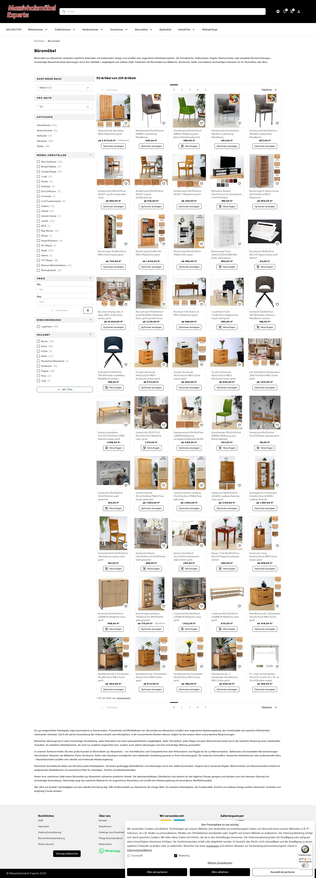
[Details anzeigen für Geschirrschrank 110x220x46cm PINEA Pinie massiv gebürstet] (151, 473)
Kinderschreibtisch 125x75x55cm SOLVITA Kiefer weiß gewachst (151, 556)
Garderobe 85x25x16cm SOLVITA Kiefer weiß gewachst (110, 496)
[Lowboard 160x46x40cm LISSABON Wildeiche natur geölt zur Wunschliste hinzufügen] (202, 606)
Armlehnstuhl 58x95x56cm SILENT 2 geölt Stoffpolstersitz (149, 194)
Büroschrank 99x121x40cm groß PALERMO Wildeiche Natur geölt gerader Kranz (149, 315)
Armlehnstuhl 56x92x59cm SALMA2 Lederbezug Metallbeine (225, 134)
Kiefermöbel (105, 844)
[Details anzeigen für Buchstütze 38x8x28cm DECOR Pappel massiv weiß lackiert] (265, 231)
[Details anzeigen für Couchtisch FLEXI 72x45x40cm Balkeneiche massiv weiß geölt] (227, 292)
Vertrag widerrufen (67, 853)
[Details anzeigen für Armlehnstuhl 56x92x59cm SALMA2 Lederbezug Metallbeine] (227, 110)
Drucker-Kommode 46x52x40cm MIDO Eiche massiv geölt (187, 375)
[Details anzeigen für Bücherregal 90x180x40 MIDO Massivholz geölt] (151, 231)
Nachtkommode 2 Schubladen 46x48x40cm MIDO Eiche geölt (113, 677)
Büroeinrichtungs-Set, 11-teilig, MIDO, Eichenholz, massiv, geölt (111, 315)
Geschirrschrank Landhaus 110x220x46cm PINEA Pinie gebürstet (188, 496)
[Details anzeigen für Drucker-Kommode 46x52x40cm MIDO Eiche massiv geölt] (189, 352)
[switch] (305, 865)
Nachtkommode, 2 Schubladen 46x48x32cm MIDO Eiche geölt (224, 677)
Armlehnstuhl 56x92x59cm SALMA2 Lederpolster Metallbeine (263, 134)
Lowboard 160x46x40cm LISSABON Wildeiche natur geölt (187, 617)
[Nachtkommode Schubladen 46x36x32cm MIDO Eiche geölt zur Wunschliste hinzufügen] (202, 666)
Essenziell (137, 855)
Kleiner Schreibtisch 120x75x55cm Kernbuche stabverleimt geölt (186, 556)
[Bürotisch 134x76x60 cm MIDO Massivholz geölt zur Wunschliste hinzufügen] (202, 304)
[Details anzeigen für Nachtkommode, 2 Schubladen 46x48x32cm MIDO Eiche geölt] (227, 654)
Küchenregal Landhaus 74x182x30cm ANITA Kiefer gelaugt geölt (149, 617)
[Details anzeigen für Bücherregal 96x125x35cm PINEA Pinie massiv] (189, 231)
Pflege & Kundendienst (110, 838)
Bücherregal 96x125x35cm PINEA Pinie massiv (187, 253)
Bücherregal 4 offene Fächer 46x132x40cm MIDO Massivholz (264, 194)
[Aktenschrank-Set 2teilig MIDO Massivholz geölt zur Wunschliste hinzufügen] (126, 123)
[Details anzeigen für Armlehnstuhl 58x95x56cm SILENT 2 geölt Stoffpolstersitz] (151, 171)
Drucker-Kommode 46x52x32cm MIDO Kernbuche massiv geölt (148, 375)
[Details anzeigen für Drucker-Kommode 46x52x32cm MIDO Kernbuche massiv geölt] (151, 352)
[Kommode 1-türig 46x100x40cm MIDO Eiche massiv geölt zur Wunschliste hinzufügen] (277, 546)
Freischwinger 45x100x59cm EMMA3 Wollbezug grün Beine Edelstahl (226, 435)
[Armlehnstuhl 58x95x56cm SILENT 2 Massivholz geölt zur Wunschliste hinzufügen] (202, 184)
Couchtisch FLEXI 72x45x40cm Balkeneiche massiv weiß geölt (224, 315)
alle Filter (67, 389)
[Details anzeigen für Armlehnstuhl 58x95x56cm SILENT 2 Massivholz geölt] (189, 171)
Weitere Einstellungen (220, 863)
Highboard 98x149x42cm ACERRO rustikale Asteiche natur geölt (225, 496)
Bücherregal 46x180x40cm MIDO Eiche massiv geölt (112, 253)
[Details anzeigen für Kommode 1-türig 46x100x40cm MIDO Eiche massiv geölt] (265, 533)
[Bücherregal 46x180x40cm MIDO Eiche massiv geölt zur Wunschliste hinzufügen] (126, 244)
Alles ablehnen (219, 872)
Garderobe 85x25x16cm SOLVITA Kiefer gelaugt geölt (264, 434)
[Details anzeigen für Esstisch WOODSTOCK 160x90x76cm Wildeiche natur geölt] (151, 412)
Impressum (212, 846)
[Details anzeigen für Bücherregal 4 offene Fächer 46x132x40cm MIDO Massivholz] (265, 171)
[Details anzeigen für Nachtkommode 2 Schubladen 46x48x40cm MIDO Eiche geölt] (113, 654)
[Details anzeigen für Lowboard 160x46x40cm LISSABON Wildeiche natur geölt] (189, 593)
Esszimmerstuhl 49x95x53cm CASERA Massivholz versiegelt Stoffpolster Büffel (188, 435)
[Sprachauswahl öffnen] (278, 11)
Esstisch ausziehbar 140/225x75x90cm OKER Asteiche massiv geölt (111, 435)
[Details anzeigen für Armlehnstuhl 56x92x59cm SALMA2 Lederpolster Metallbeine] (265, 110)
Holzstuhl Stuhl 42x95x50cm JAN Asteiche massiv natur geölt (113, 556)
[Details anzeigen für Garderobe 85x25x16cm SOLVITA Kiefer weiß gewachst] (113, 473)
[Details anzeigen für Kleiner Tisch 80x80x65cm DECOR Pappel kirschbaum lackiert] (227, 533)
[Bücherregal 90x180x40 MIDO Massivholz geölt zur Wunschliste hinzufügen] (164, 244)
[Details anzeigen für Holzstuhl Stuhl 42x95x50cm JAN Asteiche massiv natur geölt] (113, 533)
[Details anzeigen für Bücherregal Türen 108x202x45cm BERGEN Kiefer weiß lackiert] (227, 231)
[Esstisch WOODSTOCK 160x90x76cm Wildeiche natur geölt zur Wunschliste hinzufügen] (164, 425)
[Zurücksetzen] (87, 310)
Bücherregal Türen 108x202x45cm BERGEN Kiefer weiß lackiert (224, 254)
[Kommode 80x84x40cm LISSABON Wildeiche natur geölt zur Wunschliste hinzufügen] (126, 606)
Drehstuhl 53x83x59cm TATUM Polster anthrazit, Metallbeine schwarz (262, 315)
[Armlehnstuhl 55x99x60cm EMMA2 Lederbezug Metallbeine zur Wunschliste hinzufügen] (164, 123)
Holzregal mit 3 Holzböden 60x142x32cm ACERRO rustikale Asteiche (263, 496)
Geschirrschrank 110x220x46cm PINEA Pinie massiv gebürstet (150, 496)
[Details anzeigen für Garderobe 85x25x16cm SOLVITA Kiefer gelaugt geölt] (265, 412)
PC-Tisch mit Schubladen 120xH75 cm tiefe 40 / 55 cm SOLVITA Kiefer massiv (264, 677)
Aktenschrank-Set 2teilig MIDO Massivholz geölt (110, 132)
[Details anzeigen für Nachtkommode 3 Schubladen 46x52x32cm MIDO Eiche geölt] (151, 654)
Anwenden (61, 310)
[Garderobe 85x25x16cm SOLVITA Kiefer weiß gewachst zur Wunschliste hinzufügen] (126, 485)
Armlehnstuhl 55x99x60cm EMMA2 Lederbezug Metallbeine (150, 134)
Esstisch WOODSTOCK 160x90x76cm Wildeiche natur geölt (148, 435)
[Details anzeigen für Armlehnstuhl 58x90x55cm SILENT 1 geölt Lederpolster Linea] (113, 171)
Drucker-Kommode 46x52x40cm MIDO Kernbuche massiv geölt (223, 375)
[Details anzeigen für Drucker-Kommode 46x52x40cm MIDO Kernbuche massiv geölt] (227, 352)
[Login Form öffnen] (298, 11)
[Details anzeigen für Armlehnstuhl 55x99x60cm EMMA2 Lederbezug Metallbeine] (151, 110)
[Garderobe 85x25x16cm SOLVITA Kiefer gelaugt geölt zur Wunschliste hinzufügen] (277, 425)
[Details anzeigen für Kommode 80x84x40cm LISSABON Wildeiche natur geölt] (113, 593)
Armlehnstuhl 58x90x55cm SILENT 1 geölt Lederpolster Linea (112, 194)
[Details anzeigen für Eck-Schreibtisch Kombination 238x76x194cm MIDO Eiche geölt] (265, 352)
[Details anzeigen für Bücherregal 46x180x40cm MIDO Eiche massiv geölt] (113, 231)
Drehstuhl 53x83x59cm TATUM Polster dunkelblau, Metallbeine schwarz (111, 375)
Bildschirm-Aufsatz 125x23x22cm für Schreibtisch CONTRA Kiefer (226, 194)
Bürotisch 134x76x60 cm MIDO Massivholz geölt (186, 313)
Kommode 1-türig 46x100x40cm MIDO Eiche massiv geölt (263, 556)
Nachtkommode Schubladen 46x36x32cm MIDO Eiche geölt (188, 677)
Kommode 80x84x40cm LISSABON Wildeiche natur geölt (112, 617)
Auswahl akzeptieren (282, 872)
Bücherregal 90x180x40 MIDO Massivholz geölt (148, 253)
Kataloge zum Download (111, 832)
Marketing (184, 855)
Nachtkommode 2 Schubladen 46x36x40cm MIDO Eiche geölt (264, 617)
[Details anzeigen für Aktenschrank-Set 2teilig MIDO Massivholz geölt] (113, 110)
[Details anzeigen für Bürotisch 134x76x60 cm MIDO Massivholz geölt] (189, 292)
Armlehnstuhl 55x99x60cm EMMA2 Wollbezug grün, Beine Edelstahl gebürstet (188, 134)
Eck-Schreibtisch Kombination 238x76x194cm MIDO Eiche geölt (264, 375)
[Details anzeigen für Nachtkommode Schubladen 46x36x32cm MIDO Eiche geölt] (189, 654)
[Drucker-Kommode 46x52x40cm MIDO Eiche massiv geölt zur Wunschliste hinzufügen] (202, 365)
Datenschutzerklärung (139, 850)
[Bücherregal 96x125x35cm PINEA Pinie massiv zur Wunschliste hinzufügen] (202, 244)
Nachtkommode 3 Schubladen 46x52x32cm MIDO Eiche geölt (151, 677)
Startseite (39, 40)
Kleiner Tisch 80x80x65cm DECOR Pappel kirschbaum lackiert (225, 556)
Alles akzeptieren (157, 872)
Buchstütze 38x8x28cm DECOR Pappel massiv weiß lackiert (263, 254)
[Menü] (311, 845)
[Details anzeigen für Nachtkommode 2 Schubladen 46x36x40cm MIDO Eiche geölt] (265, 593)
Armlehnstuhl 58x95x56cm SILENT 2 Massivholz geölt (187, 192)
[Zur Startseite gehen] (32, 11)
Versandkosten (124, 698)
